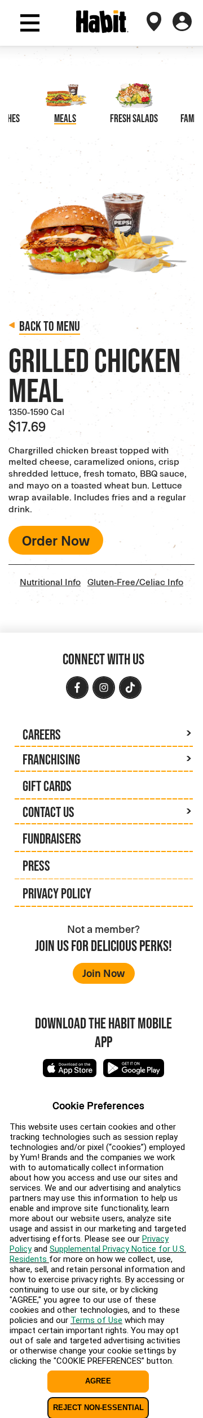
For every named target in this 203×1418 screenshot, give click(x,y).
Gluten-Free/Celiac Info (135, 581)
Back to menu (49, 326)
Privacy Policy (57, 893)
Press (36, 865)
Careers (42, 734)
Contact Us (48, 811)
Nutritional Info (50, 581)
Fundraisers (52, 838)
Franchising (51, 759)
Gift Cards (47, 785)
